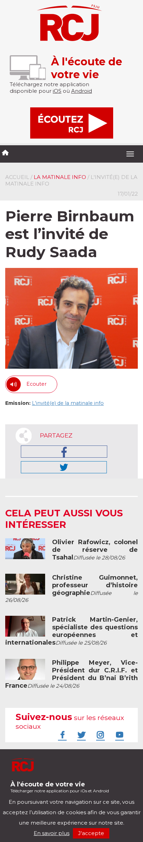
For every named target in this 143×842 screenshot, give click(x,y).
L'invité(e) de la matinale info (68, 403)
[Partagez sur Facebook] (64, 451)
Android (81, 91)
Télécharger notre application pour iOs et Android (59, 786)
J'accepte (91, 833)
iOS (57, 91)
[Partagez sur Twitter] (64, 467)
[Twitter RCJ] (80, 734)
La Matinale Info (60, 177)
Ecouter (36, 384)
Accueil (17, 177)
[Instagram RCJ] (99, 734)
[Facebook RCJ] (61, 734)
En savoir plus (51, 833)
